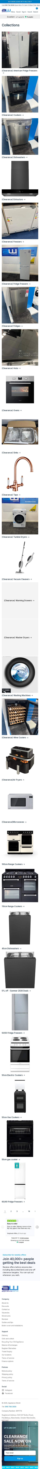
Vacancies (5, 1313)
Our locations (6, 1355)
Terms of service (8, 1358)
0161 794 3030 (10, 1407)
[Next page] (35, 1211)
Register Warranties (9, 1348)
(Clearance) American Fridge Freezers (19, 71)
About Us (5, 1303)
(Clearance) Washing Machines (16, 695)
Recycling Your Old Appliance (13, 1342)
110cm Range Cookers (12, 906)
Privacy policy (7, 1377)
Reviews (5, 1319)
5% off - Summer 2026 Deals (15, 991)
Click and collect (8, 1339)
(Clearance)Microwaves (13, 822)
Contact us (6, 1309)
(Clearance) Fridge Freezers (15, 284)
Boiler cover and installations (12, 1326)
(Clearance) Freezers (12, 242)
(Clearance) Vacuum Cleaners (16, 579)
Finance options (7, 1361)
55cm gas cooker (10, 1159)
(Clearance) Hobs (10, 368)
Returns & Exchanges (9, 1345)
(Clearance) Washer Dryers (16, 637)
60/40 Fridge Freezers (12, 1202)
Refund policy (7, 1371)
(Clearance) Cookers (11, 115)
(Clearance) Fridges (11, 326)
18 (29, 1211)
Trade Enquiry (7, 1351)
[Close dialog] (35, 1423)
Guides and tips (7, 1322)
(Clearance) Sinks (10, 453)
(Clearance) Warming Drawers (18, 600)
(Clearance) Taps (10, 495)
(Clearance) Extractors (12, 199)
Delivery (5, 1335)
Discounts (5, 1306)
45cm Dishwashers (10, 948)
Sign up (20, 1458)
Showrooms (6, 1316)
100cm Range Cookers (12, 864)
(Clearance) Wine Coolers (14, 737)
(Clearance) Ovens (10, 410)
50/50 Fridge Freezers (12, 1033)
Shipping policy (7, 1374)
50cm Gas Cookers (10, 1117)
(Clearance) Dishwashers (13, 157)
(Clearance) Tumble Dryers (14, 537)
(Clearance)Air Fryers (12, 780)
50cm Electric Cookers (12, 1075)
